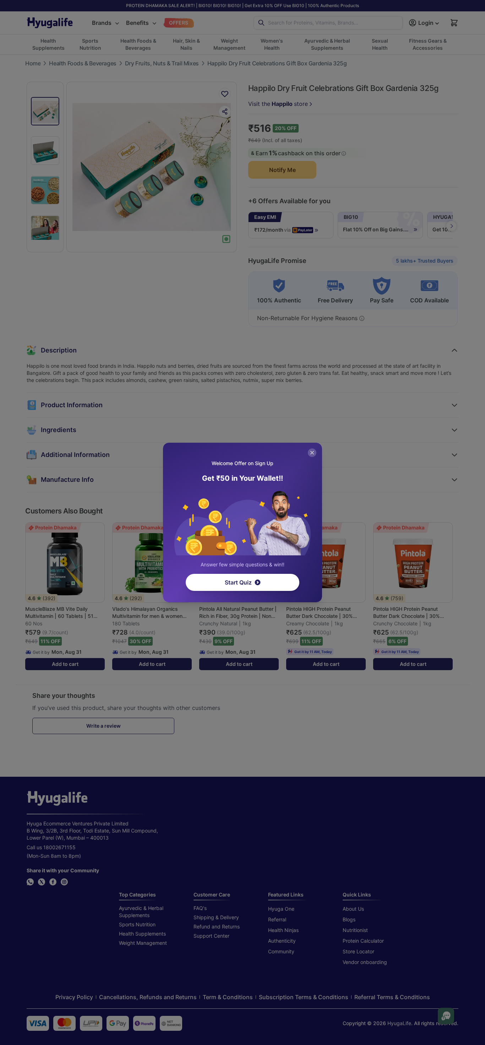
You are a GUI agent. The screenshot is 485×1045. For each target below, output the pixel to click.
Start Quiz (238, 582)
